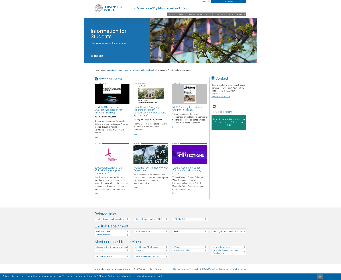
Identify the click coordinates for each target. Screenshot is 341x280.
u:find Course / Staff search (147, 247)
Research (181, 14)
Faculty (208, 14)
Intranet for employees (223, 247)
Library (138, 250)
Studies (171, 14)
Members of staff (103, 231)
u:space (99, 250)
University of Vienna (114, 70)
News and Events (142, 231)
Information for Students (109, 34)
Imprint (185, 269)
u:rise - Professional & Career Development (225, 251)
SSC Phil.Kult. (180, 219)
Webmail (177, 247)
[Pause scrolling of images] (102, 56)
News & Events (195, 14)
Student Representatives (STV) (148, 219)
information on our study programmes (108, 43)
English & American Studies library (110, 219)
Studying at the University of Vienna (111, 247)
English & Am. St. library (224, 14)
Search (204, 1)
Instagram (227, 112)
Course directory (103, 235)
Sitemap (176, 269)
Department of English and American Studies (162, 8)
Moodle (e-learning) (182, 250)
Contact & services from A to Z (148, 256)
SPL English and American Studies (228, 231)
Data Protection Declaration (216, 269)
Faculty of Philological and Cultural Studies (140, 70)
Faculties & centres (104, 256)
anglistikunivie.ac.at (221, 96)
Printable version (238, 269)
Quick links (228, 1)
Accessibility (196, 269)
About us (241, 14)
